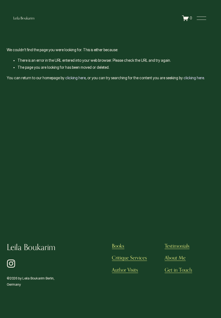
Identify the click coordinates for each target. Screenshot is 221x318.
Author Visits (125, 269)
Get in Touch (178, 269)
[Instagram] (11, 263)
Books (118, 245)
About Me (175, 257)
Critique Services (129, 257)
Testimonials (177, 245)
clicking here (75, 78)
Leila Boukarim (23, 18)
